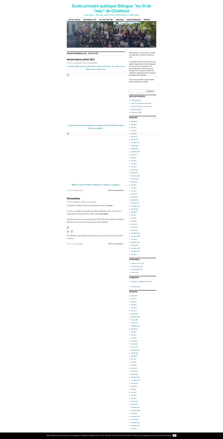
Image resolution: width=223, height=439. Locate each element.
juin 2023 (133, 158)
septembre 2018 (135, 251)
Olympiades (73, 198)
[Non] (220, 436)
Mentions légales (135, 286)
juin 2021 (133, 215)
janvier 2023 (134, 173)
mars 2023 (134, 167)
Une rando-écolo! (136, 100)
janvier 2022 (134, 200)
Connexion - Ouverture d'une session (141, 281)
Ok (174, 435)
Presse (147, 20)
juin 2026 (133, 124)
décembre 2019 (135, 242)
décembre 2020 (135, 233)
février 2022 (134, 197)
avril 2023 (134, 164)
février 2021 (134, 227)
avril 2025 (134, 133)
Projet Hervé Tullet (136, 112)
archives (120, 20)
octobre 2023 (134, 148)
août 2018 (134, 254)
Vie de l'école (78, 190)
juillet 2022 (134, 182)
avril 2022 (134, 191)
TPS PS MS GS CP (136, 269)
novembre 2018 (135, 248)
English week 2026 (136, 109)
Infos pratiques (134, 20)
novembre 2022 (135, 176)
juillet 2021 (134, 212)
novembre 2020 (135, 236)
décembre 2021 (135, 203)
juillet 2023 (134, 155)
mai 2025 (133, 130)
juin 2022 (133, 185)
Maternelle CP (89, 20)
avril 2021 (134, 221)
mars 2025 (134, 136)
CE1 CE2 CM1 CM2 (106, 20)
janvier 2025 (134, 139)
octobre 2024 (134, 145)
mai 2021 (133, 218)
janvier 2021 (134, 230)
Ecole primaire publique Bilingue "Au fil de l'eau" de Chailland (111, 8)
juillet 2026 (134, 121)
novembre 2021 (135, 206)
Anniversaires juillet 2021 (81, 59)
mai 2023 (133, 161)
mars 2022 (134, 194)
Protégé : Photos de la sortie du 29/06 (141, 106)
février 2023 (134, 170)
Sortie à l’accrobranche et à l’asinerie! (141, 103)
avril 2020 (134, 239)
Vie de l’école (74, 20)
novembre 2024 (135, 142)
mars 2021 (134, 224)
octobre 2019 (134, 245)
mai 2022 (133, 188)
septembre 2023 (135, 151)
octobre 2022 (134, 179)
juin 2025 (133, 127)
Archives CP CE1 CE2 (137, 263)
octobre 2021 (134, 209)
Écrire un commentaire (90, 63)
